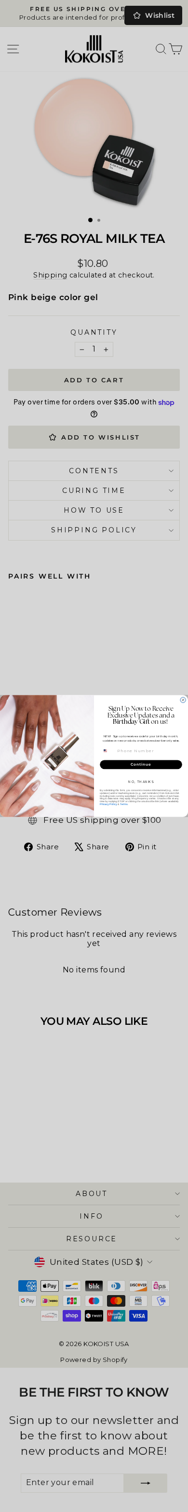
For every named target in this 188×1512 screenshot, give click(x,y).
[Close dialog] (183, 700)
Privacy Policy (108, 804)
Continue (141, 764)
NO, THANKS (141, 782)
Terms (124, 804)
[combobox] (108, 750)
